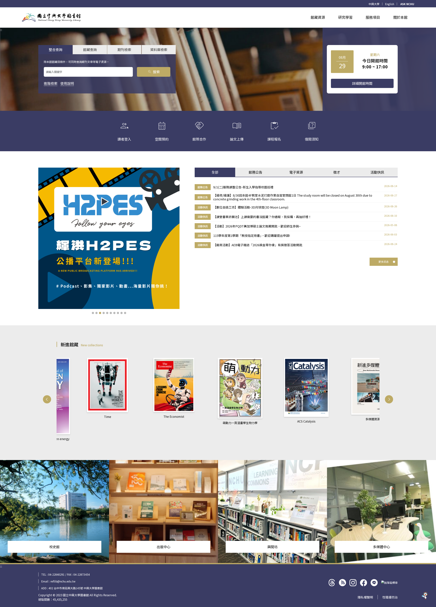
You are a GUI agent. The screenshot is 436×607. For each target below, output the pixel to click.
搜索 (154, 71)
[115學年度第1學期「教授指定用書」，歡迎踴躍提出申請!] (109, 238)
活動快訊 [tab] (377, 172)
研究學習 (345, 17)
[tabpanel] (296, 216)
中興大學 (374, 4)
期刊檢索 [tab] (124, 49)
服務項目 (373, 17)
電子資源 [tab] (296, 172)
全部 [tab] (215, 172)
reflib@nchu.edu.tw (62, 581)
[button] (93, 313)
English (389, 4)
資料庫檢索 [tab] (158, 49)
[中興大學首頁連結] (51, 17)
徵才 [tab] (336, 172)
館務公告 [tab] (255, 172)
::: (1, 9)
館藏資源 (318, 17)
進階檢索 (50, 83)
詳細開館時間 (362, 83)
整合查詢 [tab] (55, 49)
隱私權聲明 (365, 597)
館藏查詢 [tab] (90, 49)
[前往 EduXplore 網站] (425, 594)
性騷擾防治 (390, 597)
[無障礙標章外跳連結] (389, 583)
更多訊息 (383, 261)
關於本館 (400, 17)
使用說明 (67, 83)
